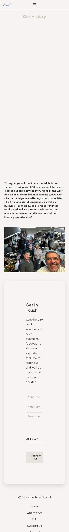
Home (34, 506)
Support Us (34, 526)
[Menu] (34, 5)
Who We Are (34, 513)
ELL (34, 519)
